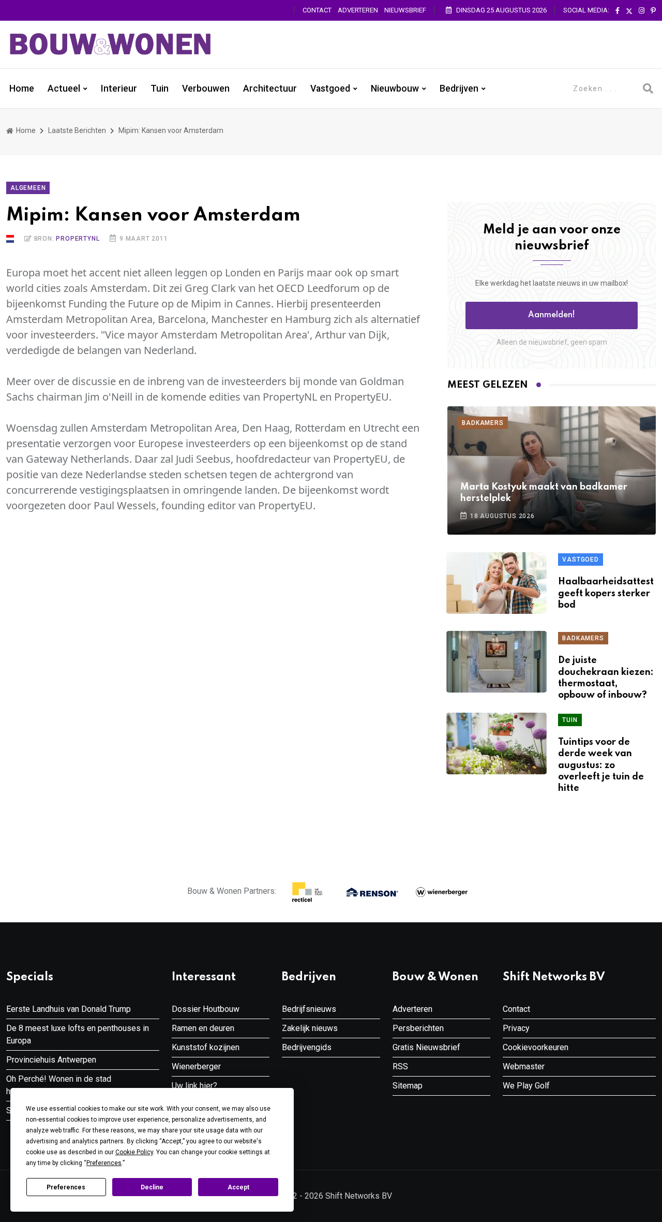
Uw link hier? (194, 1086)
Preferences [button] (104, 1163)
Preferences (66, 1187)
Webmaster (524, 1066)
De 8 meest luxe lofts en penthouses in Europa (77, 1034)
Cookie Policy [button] (134, 1152)
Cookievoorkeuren (535, 1047)
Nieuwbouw (395, 88)
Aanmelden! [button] (551, 315)
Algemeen (28, 188)
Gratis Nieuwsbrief (426, 1047)
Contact (317, 10)
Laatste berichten (77, 130)
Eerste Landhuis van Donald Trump (68, 1009)
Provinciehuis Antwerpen (51, 1060)
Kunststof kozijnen (205, 1047)
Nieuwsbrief (405, 10)
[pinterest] (653, 11)
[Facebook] (617, 11)
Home (21, 88)
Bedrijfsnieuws (309, 1009)
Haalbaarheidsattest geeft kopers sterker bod (606, 593)
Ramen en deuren (203, 1028)
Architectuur (270, 88)
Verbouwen (206, 88)
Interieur (119, 88)
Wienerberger (196, 1066)
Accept (238, 1187)
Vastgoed (330, 88)
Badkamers (482, 422)
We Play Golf (526, 1086)
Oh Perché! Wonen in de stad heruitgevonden (58, 1085)
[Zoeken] (648, 88)
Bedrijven (459, 88)
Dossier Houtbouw (205, 1009)
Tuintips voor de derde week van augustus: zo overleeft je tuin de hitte (601, 765)
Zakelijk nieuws (310, 1028)
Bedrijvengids (307, 1047)
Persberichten (418, 1028)
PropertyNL (77, 238)
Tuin (160, 88)
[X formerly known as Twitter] (629, 11)
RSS (400, 1066)
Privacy (516, 1028)
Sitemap (408, 1086)
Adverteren (358, 10)
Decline (152, 1187)
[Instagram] (641, 11)
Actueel (64, 88)
